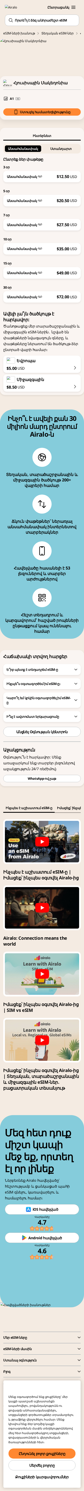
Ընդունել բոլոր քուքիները (42, 1453)
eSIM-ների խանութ (19, 33)
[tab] (42, 135)
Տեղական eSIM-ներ (57, 33)
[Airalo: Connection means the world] (42, 908)
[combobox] (42, 20)
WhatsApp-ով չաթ (42, 778)
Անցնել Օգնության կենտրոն (41, 731)
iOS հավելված (45, 1209)
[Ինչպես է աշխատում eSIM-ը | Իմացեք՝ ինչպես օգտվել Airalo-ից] (42, 841)
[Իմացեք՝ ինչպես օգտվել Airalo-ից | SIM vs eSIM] (42, 974)
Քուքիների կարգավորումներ (42, 1476)
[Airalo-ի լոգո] (13, 7)
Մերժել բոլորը (42, 1465)
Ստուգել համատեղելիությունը (45, 112)
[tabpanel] (42, 222)
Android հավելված (45, 1237)
